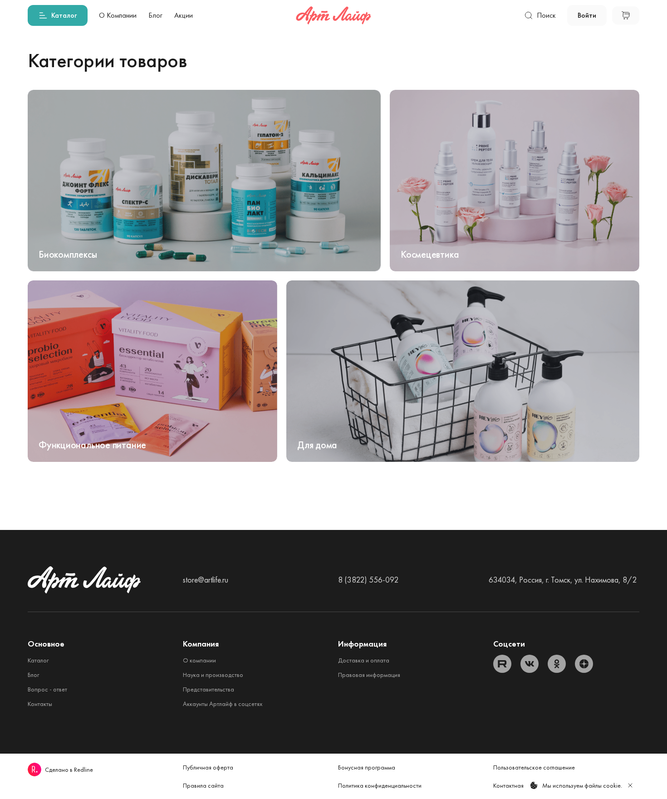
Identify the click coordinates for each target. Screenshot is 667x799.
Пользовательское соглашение (534, 767)
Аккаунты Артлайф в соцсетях (222, 704)
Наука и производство (213, 675)
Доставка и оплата (363, 660)
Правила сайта (203, 785)
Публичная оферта (208, 767)
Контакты (40, 704)
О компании (199, 660)
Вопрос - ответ (47, 689)
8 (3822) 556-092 (368, 579)
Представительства (208, 689)
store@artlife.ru (205, 579)
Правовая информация (369, 675)
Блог (33, 675)
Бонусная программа (366, 767)
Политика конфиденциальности (380, 785)
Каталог (38, 660)
